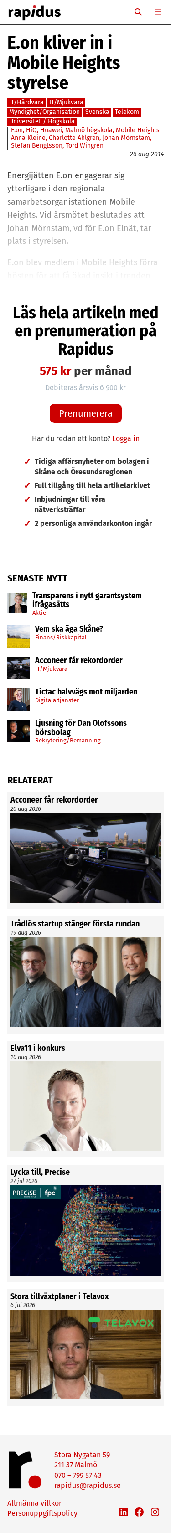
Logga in (126, 438)
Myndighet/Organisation (44, 112)
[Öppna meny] (158, 11)
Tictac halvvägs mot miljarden (86, 692)
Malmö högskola (89, 130)
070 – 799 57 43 (78, 1475)
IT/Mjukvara (51, 668)
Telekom (127, 112)
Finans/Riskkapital (61, 637)
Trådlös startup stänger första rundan (75, 924)
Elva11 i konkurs (38, 1048)
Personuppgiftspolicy (42, 1513)
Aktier (40, 612)
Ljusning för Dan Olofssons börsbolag (81, 728)
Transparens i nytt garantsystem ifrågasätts (87, 601)
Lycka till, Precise (40, 1172)
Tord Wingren (85, 145)
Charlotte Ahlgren (74, 138)
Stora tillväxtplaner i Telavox (59, 1297)
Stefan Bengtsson (36, 145)
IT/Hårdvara (26, 102)
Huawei (51, 130)
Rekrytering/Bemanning (68, 740)
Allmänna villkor (34, 1503)
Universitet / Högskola (42, 121)
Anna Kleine (28, 138)
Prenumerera (86, 413)
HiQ (31, 130)
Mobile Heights (138, 130)
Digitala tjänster (57, 700)
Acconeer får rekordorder (79, 660)
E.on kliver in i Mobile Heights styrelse (63, 63)
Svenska (97, 112)
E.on (17, 130)
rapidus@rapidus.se (87, 1485)
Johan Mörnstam (126, 138)
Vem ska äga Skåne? (69, 629)
